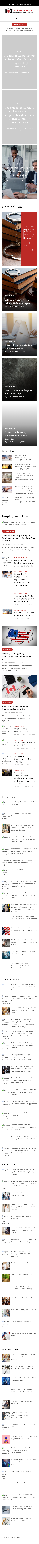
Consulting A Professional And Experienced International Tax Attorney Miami (22, 580)
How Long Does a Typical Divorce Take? (24, 457)
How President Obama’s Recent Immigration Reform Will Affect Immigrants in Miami (24, 778)
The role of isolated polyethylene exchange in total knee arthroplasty (19, 29)
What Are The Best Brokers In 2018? (22, 730)
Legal (19, 51)
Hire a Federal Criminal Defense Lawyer (19, 347)
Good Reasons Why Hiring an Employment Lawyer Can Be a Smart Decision (19, 538)
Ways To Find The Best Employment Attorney (24, 562)
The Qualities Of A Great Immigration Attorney (22, 759)
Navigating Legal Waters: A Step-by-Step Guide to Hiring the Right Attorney (19, 61)
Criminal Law (28, 226)
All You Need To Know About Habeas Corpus (18, 302)
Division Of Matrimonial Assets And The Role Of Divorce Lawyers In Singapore (25, 489)
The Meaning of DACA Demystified (24, 744)
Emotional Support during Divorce (24, 499)
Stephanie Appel (14, 72)
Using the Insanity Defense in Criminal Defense (16, 436)
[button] (20, 33)
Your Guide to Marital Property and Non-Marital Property (24, 475)
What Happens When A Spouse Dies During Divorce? (25, 466)
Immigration (7, 649)
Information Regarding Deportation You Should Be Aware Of (18, 656)
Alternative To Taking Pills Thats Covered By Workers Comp (24, 599)
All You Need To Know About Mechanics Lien (24, 614)
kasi (27, 243)
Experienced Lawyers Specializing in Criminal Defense (29, 234)
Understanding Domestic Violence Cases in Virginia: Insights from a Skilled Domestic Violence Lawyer (19, 115)
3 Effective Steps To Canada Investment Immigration (15, 708)
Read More (27, 250)
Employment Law (8, 531)
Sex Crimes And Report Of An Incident (18, 392)
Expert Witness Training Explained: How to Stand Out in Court (19, 171)
